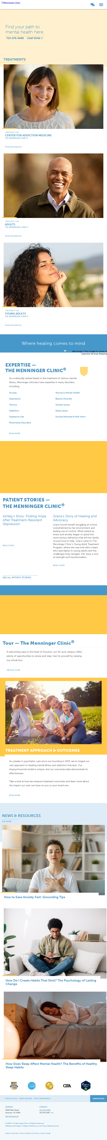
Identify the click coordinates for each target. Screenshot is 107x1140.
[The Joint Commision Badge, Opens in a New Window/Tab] (49, 1090)
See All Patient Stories (17, 577)
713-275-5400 (15, 38)
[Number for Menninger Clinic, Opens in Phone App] (88, 5)
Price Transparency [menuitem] (42, 1098)
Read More (14, 433)
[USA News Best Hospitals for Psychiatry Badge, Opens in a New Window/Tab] (14, 1090)
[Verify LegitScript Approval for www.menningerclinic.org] (85, 1090)
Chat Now (33, 38)
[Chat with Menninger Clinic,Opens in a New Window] (94, 5)
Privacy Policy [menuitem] (11, 1098)
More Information (13, 147)
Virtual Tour (13, 670)
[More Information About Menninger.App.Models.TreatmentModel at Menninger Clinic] (53, 96)
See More (6, 821)
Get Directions (11, 1116)
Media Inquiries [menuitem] (25, 1098)
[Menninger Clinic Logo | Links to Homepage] (11, 2)
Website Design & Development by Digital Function (27, 1133)
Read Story (8, 545)
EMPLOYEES (98, 1099)
